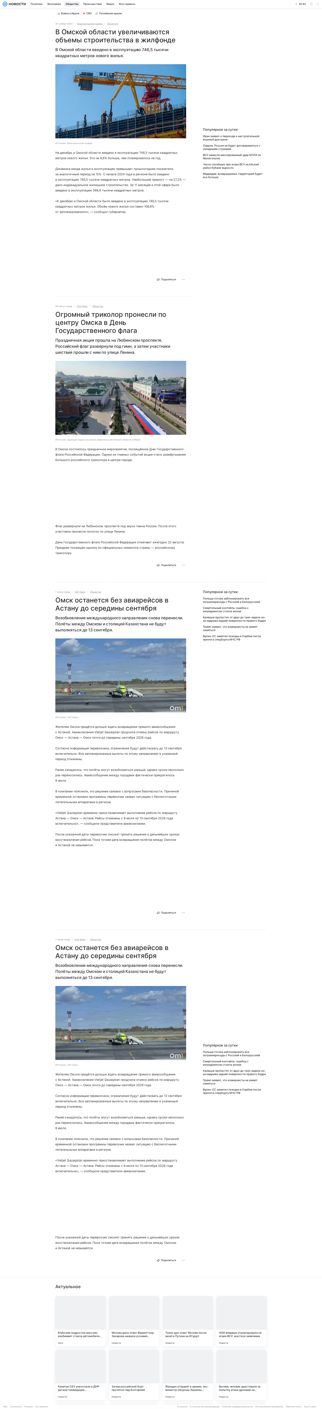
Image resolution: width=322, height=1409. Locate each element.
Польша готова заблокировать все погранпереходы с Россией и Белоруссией (231, 600)
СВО (89, 13)
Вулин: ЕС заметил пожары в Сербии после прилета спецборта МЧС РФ (232, 637)
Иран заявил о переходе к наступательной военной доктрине (231, 137)
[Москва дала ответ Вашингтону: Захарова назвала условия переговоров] (134, 1321)
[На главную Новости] (16, 4)
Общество (112, 23)
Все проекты (42, 1406)
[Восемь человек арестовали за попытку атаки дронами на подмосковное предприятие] (241, 1375)
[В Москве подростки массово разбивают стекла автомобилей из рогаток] (80, 1321)
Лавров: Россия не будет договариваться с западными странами (231, 147)
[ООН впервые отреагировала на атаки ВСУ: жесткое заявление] (241, 1321)
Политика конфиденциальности (237, 1406)
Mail (5, 1406)
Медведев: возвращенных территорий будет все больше (232, 175)
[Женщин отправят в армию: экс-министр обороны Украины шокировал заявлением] (188, 1375)
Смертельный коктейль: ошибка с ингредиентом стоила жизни (226, 609)
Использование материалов (269, 1406)
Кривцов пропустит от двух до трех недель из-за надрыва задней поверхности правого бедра (234, 619)
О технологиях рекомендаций (204, 1406)
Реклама (28, 1406)
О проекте (182, 1406)
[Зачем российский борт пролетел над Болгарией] (134, 1375)
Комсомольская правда (89, 23)
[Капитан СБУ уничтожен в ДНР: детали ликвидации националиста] (80, 1375)
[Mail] (5, 4)
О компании (16, 1406)
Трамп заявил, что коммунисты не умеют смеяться (230, 628)
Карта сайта (310, 1406)
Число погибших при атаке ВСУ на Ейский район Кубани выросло (231, 166)
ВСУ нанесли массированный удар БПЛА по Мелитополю (232, 156)
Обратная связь (293, 1406)
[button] (120, 101)
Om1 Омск (82, 306)
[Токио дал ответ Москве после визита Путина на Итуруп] (188, 1321)
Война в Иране (70, 13)
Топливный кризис (110, 13)
